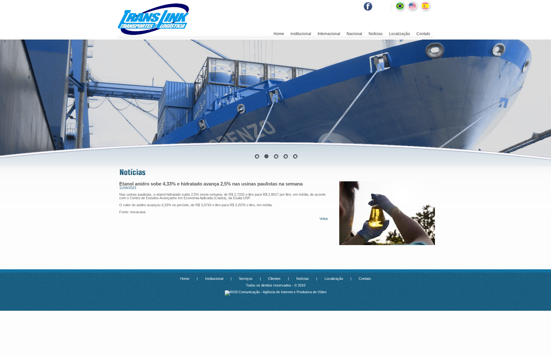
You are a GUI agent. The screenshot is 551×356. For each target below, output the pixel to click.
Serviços (246, 278)
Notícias (376, 34)
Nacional (354, 34)
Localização (399, 34)
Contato (423, 34)
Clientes (274, 278)
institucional (300, 34)
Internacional (329, 34)
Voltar (324, 219)
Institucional (214, 278)
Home (279, 34)
